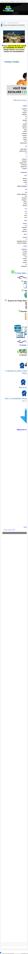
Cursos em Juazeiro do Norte (13, 22)
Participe (7, 1)
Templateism (16, 953)
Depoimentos (12, 1)
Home (4, 22)
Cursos (2, 1)
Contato (17, 1)
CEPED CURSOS (23, 1)
